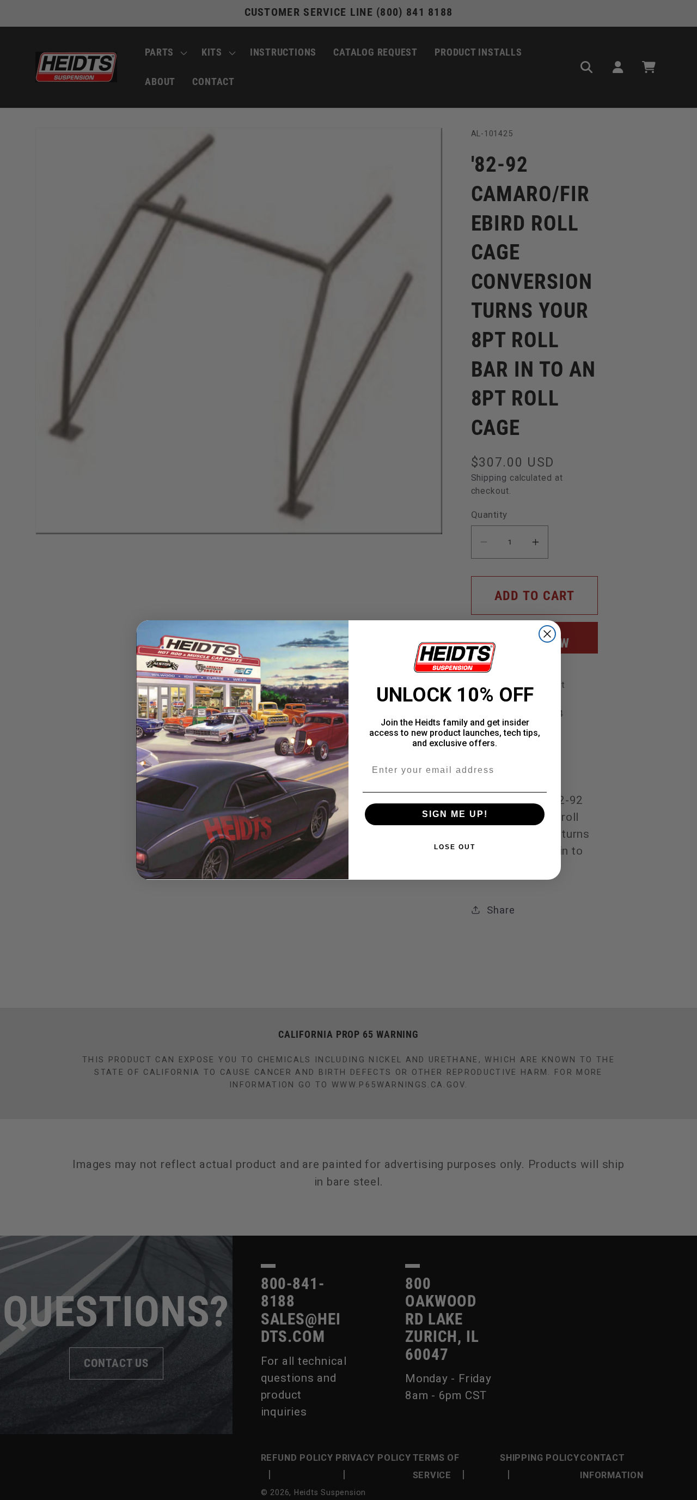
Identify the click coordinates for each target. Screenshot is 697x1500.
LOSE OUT (454, 847)
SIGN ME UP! (455, 814)
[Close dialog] (547, 634)
